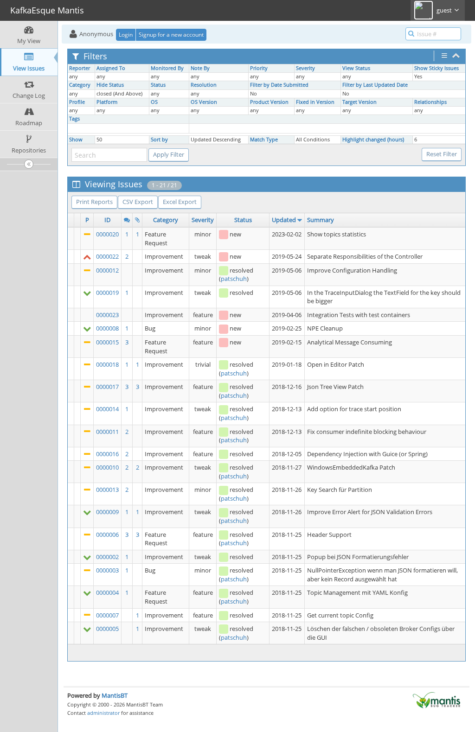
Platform (106, 102)
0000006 (107, 534)
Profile (77, 102)
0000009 (107, 512)
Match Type (264, 139)
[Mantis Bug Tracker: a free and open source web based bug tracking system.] (436, 699)
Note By (200, 68)
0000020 (107, 234)
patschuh (234, 278)
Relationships (430, 102)
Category (79, 85)
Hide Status (110, 85)
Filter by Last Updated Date (375, 85)
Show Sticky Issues (436, 68)
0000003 (107, 570)
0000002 (107, 557)
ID (107, 220)
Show (76, 139)
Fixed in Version (315, 102)
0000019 (107, 292)
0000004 (107, 592)
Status (158, 85)
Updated (284, 220)
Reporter (79, 68)
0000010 (107, 467)
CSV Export (137, 201)
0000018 (107, 364)
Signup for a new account (171, 34)
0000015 (107, 342)
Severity (305, 68)
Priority (259, 68)
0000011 (107, 431)
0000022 (107, 256)
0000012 (107, 270)
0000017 (107, 386)
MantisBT (115, 695)
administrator (103, 712)
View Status (356, 68)
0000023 (107, 315)
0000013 (107, 489)
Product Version (269, 102)
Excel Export (180, 201)
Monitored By (167, 68)
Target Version (359, 102)
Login (126, 34)
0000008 (107, 328)
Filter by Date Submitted (279, 85)
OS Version (204, 102)
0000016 (107, 454)
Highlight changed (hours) (373, 139)
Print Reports (94, 201)
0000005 (107, 628)
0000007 (107, 615)
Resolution (204, 85)
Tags (74, 118)
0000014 (107, 409)
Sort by (159, 139)
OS (154, 102)
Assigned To (110, 68)
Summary (320, 220)
